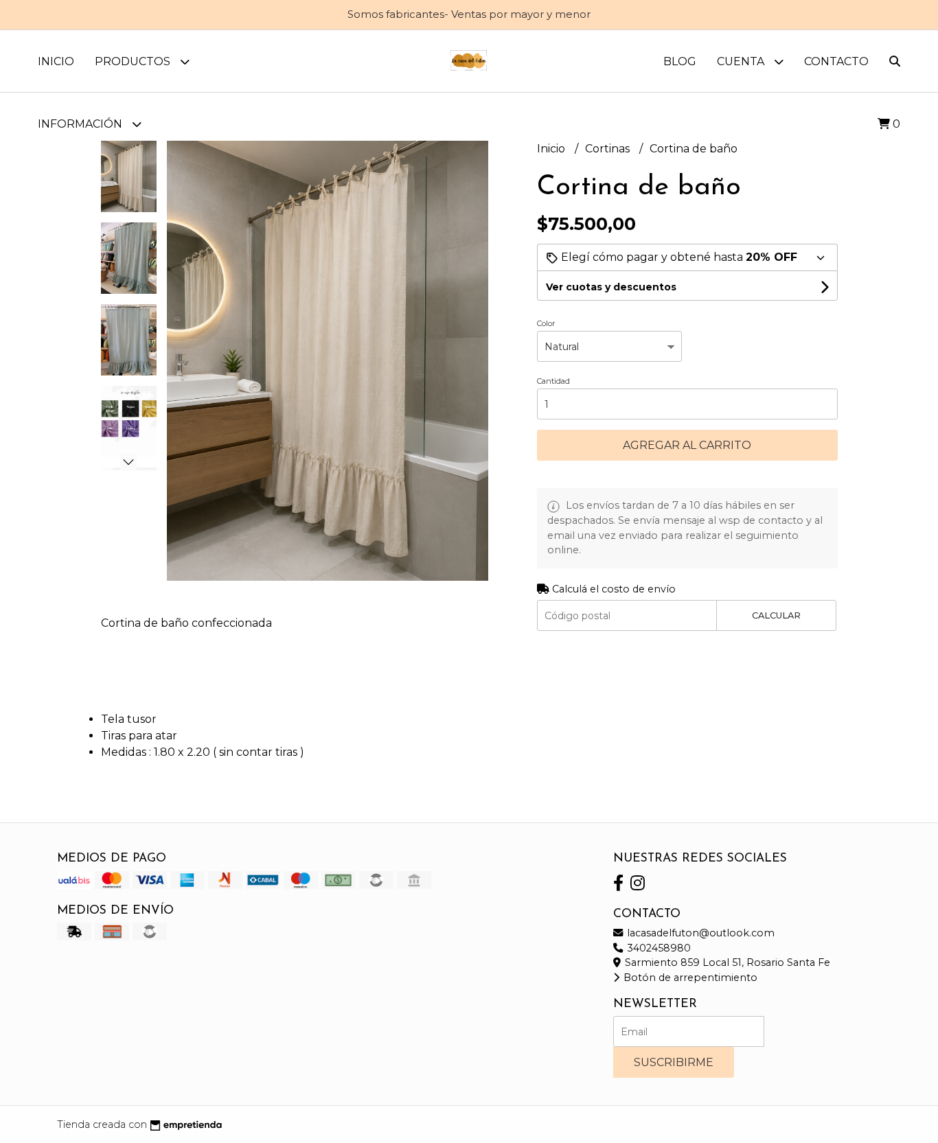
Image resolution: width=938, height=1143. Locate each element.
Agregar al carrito (687, 445)
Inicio (56, 61)
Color (546, 323)
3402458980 (657, 948)
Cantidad (553, 381)
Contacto (836, 61)
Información (81, 123)
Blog (679, 61)
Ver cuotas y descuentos (611, 287)
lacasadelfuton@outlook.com (699, 933)
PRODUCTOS (134, 61)
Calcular (776, 615)
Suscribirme (673, 1062)
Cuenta (742, 61)
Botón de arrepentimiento (689, 977)
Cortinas (608, 148)
